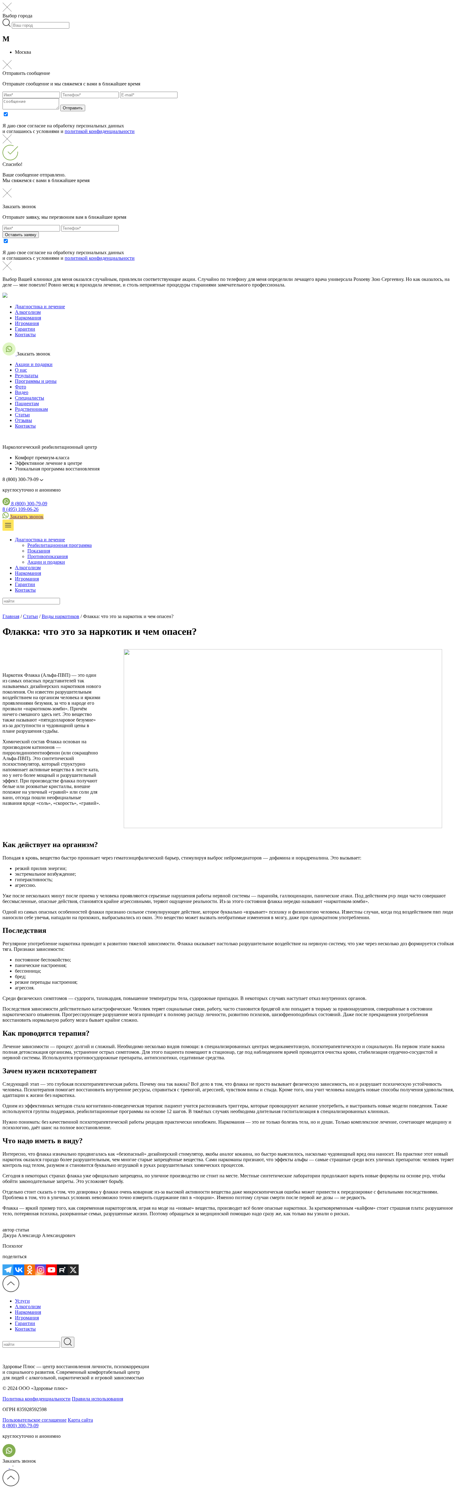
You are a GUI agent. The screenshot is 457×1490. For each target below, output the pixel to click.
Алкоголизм (28, 312)
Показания (38, 550)
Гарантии (25, 329)
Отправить (73, 108)
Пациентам (27, 403)
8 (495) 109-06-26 (20, 509)
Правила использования (97, 1398)
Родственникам (31, 409)
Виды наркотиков (60, 616)
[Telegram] (7, 1269)
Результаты (26, 375)
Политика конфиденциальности (36, 1398)
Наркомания (28, 317)
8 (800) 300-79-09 (29, 503)
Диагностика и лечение (40, 306)
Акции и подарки (34, 364)
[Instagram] (40, 1269)
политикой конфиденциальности (100, 131)
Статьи (22, 414)
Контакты (25, 334)
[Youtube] (51, 1269)
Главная (10, 616)
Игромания (27, 323)
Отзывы (23, 420)
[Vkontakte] (18, 1269)
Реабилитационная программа (59, 545)
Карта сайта (80, 1420)
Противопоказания (47, 556)
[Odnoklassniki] (29, 1269)
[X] (73, 1269)
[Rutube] (62, 1269)
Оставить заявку (20, 234)
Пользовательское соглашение (34, 1420)
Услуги (22, 1301)
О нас (21, 370)
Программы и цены (36, 381)
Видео (21, 392)
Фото (20, 386)
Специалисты (29, 398)
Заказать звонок (27, 516)
